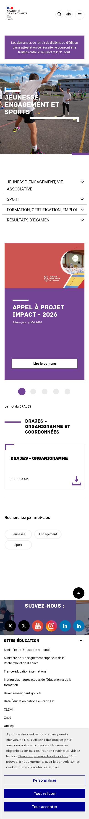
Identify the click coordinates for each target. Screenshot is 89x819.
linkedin (65, 626)
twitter (10, 626)
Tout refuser (45, 793)
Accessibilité (69, 14)
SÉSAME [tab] (56, 391)
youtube (37, 626)
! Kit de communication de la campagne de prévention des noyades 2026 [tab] (33, 391)
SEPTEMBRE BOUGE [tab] (44, 391)
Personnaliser (44, 780)
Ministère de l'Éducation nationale (27, 649)
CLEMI (8, 709)
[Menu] (79, 15)
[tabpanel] (44, 311)
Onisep (9, 726)
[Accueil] (17, 13)
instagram (51, 626)
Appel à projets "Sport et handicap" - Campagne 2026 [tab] (67, 391)
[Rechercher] (59, 15)
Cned (7, 717)
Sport (18, 544)
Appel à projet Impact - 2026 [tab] (22, 391)
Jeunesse (18, 534)
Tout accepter (44, 806)
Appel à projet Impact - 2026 (38, 311)
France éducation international (25, 671)
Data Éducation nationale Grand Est (29, 701)
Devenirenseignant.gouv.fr (22, 693)
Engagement (48, 534)
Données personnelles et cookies (43, 756)
